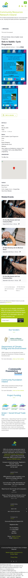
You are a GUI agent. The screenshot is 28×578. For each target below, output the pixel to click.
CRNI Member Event (7, 144)
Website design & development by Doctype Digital (14, 553)
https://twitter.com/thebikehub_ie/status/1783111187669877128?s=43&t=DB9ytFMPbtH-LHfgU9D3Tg (13, 150)
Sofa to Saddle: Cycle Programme (10, 136)
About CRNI (13, 508)
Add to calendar (9, 115)
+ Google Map (15, 189)
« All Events (5, 29)
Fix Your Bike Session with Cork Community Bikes (10, 288)
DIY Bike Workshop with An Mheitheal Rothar (20, 288)
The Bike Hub (5, 157)
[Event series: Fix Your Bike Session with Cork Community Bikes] (18, 223)
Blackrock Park (5, 185)
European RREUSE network (14, 459)
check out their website (18, 390)
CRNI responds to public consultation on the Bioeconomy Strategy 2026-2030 (14, 477)
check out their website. (18, 359)
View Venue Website (7, 191)
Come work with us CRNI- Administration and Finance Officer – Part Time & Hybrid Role (14, 483)
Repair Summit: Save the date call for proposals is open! (14, 489)
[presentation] (13, 209)
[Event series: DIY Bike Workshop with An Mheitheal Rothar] (20, 251)
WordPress (9, 302)
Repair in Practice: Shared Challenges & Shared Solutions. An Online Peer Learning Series (14, 495)
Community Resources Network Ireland (11, 13)
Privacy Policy (14, 557)
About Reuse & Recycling (14, 511)
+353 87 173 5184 (15, 536)
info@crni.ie (16, 538)
